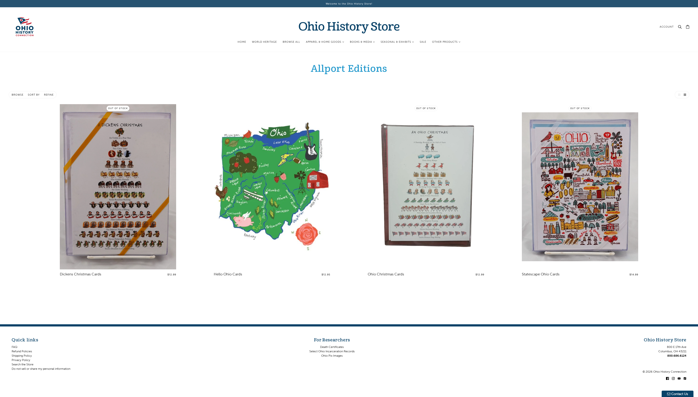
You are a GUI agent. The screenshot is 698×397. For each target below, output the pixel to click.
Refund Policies (22, 351)
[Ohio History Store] (25, 26)
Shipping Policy (22, 355)
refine (49, 94)
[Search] (680, 26)
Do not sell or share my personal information (41, 368)
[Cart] (687, 27)
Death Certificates (332, 346)
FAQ (14, 346)
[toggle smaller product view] (685, 94)
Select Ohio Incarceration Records (332, 351)
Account (667, 26)
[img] (667, 378)
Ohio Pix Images (332, 355)
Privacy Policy (21, 360)
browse (17, 94)
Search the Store (22, 364)
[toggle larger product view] (678, 94)
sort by (34, 94)
